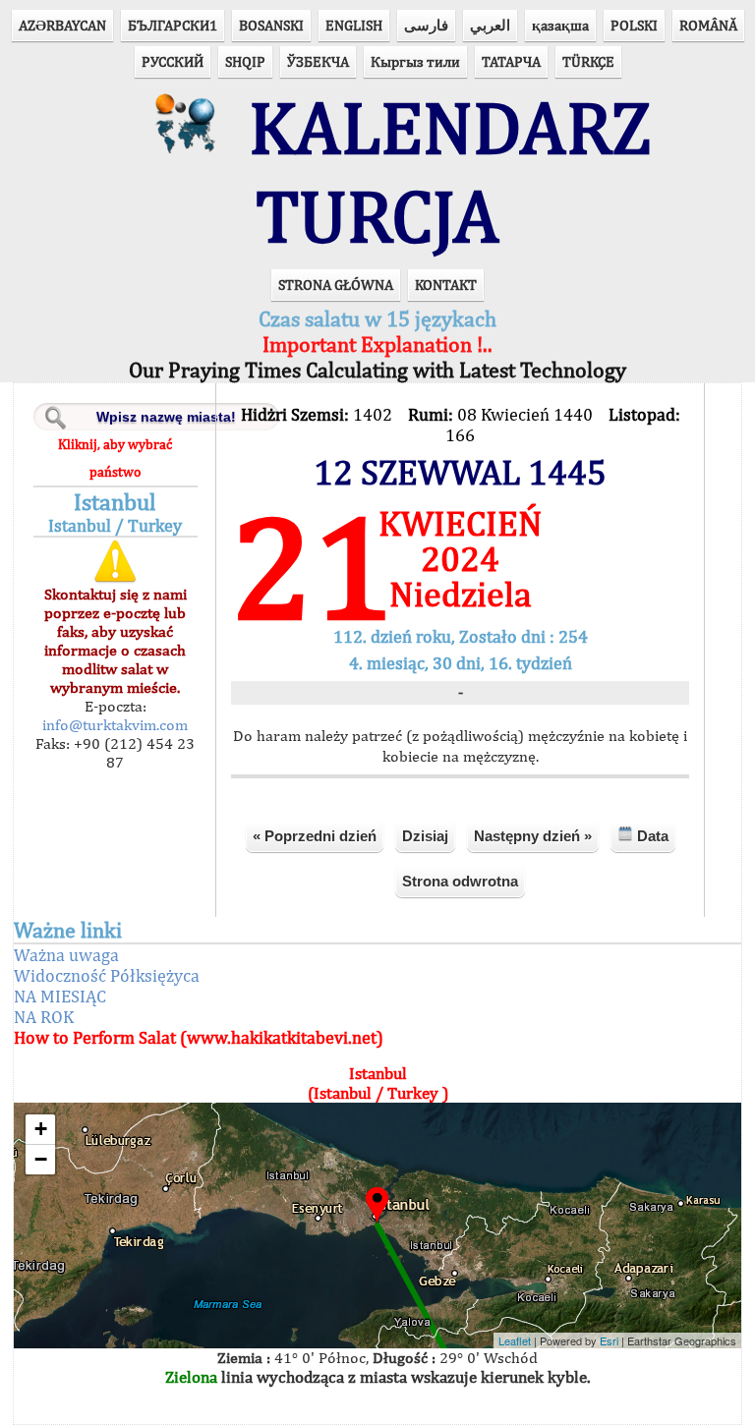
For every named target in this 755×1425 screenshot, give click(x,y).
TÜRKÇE (588, 61)
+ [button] (40, 1128)
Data (650, 835)
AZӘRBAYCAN (62, 25)
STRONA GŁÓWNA (335, 284)
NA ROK (44, 1016)
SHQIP (245, 61)
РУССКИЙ (172, 61)
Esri (609, 1340)
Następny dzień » (533, 835)
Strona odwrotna (460, 881)
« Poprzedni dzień (315, 835)
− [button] (40, 1159)
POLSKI (634, 25)
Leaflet (514, 1340)
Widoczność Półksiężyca (107, 975)
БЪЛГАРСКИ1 (172, 25)
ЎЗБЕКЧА (318, 61)
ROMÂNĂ (708, 25)
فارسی (426, 25)
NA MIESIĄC (60, 996)
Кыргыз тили (415, 61)
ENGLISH (353, 25)
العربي (490, 25)
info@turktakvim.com (115, 724)
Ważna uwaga (66, 954)
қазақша (560, 25)
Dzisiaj (425, 835)
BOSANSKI (271, 25)
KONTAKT (446, 284)
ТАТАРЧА (511, 61)
